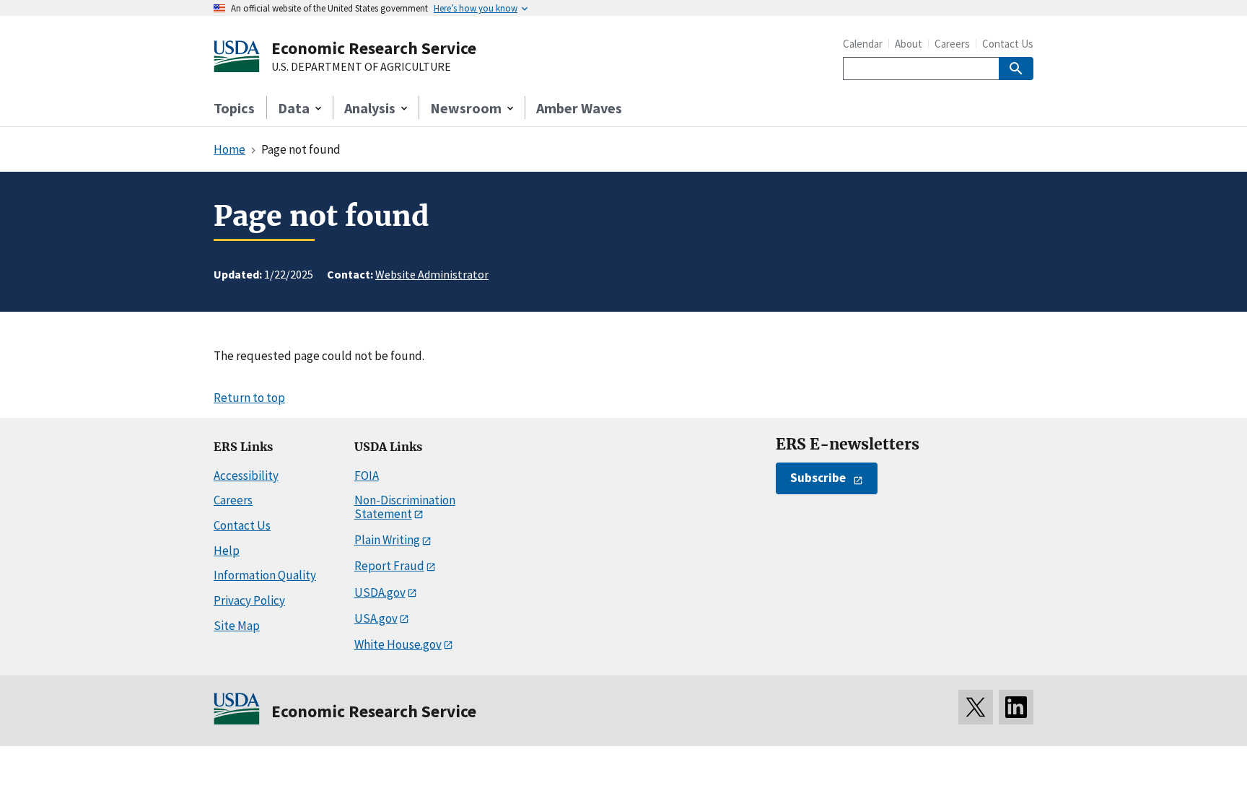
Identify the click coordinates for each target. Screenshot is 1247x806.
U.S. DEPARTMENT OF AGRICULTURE (361, 67)
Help (227, 550)
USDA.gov (380, 592)
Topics (234, 108)
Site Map (237, 626)
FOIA (366, 475)
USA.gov (376, 618)
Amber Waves (579, 108)
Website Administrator (432, 274)
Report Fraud (389, 566)
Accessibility (246, 475)
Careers (952, 43)
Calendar (863, 43)
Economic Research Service (373, 48)
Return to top (249, 398)
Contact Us (1007, 43)
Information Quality (265, 575)
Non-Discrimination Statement (404, 507)
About (908, 43)
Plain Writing (387, 540)
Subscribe (818, 478)
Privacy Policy (249, 600)
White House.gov (398, 644)
